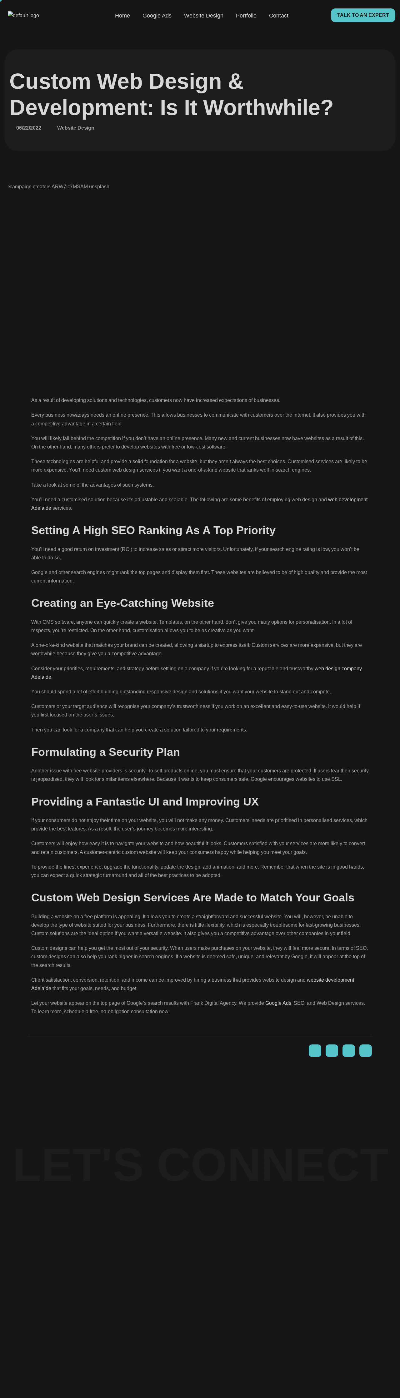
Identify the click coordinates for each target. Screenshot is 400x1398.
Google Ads (157, 15)
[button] (363, 15)
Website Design (203, 15)
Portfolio (246, 15)
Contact (278, 15)
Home (122, 15)
